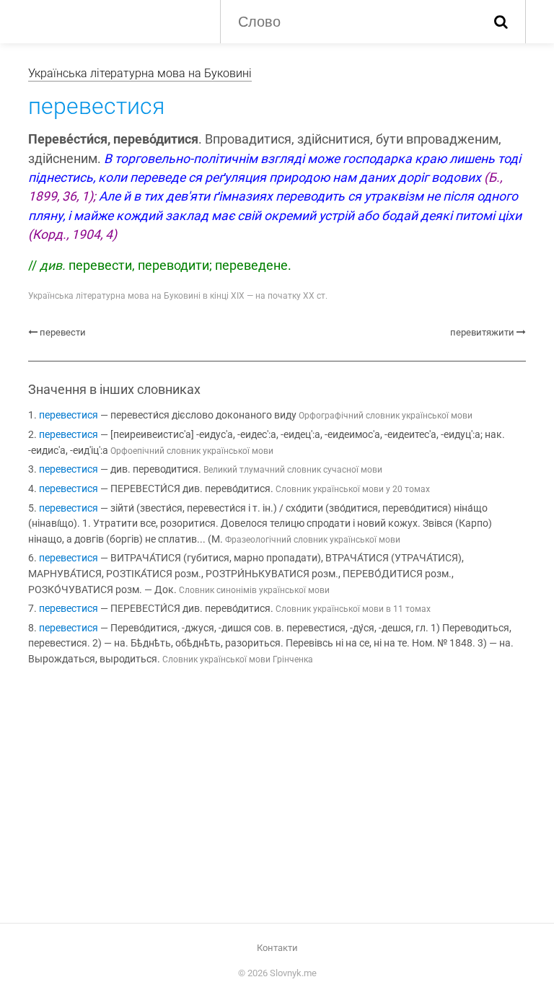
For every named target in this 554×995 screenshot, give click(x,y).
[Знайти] (501, 21)
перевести (63, 332)
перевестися (68, 415)
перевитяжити (482, 332)
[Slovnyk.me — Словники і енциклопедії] (113, 20)
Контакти (277, 947)
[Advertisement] (277, 797)
